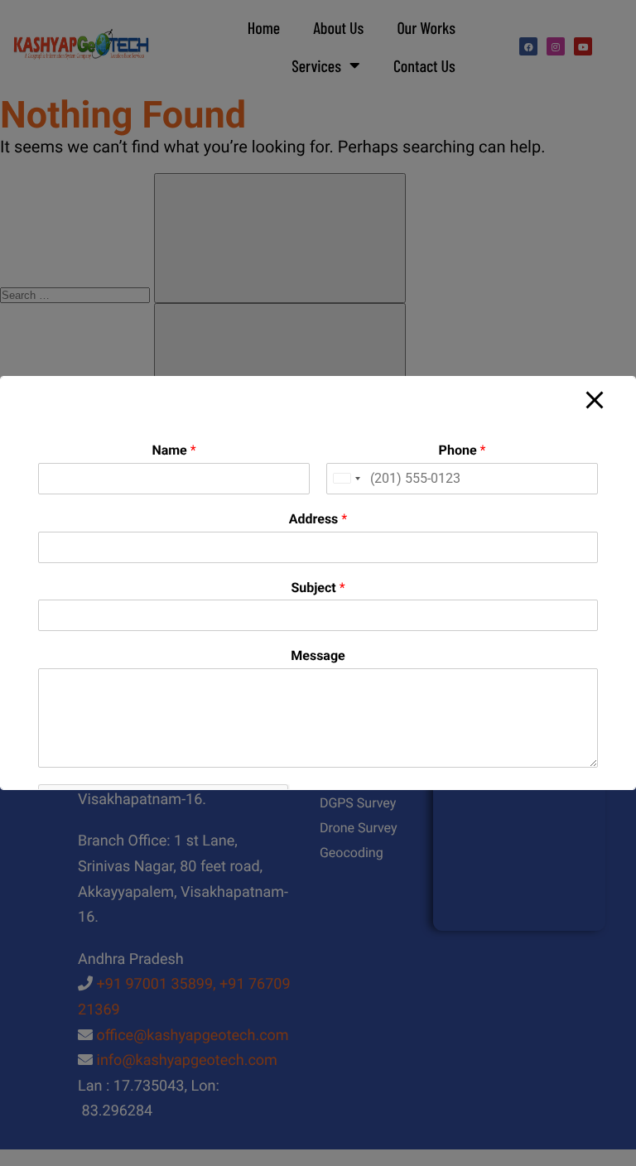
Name (173, 450)
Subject (317, 587)
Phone (462, 450)
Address (318, 519)
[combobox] (346, 479)
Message (317, 655)
